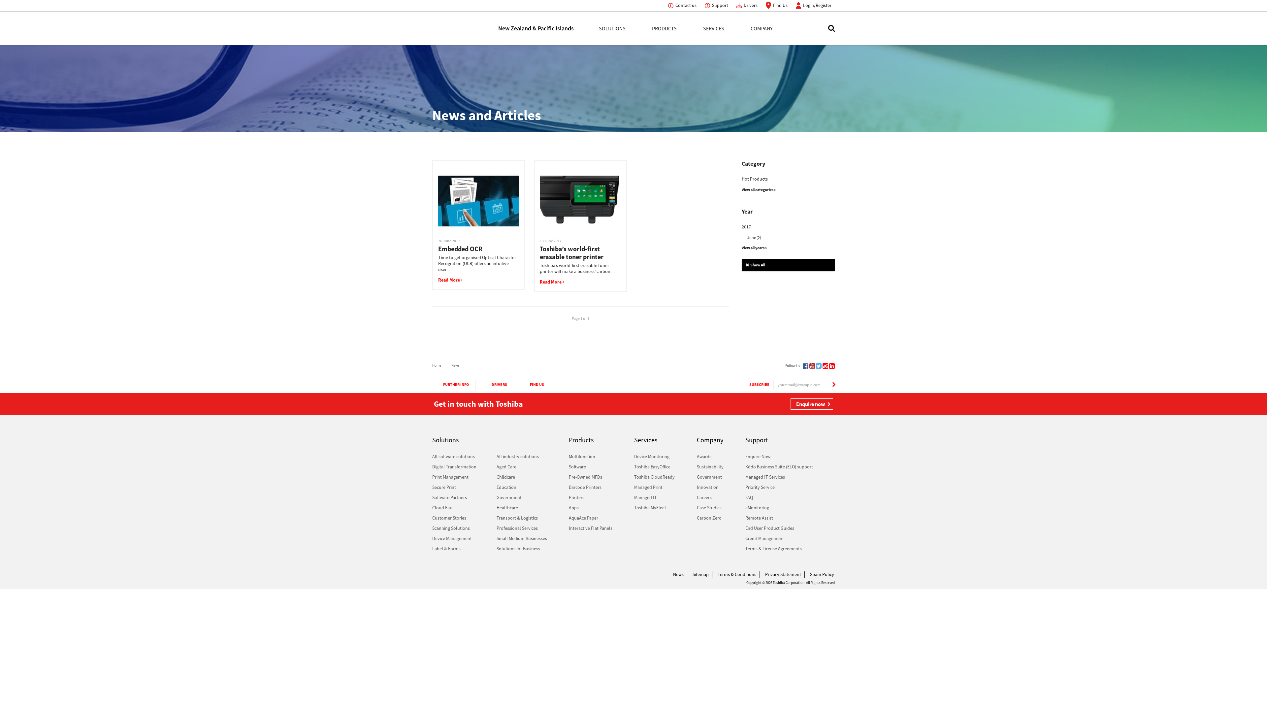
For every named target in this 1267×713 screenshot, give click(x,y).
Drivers (751, 5)
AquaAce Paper (583, 518)
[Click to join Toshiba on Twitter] (819, 366)
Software (577, 467)
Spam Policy (822, 574)
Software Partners (449, 497)
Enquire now (810, 404)
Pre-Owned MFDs (585, 477)
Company (762, 28)
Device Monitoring (651, 456)
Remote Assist (759, 518)
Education (506, 487)
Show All (757, 264)
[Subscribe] (834, 385)
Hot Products (755, 179)
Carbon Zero (709, 518)
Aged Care (506, 467)
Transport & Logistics (517, 518)
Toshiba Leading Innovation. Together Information (450, 576)
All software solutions (453, 456)
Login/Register (817, 5)
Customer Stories (449, 518)
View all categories (758, 189)
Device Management (452, 538)
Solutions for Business (518, 549)
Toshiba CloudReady (654, 477)
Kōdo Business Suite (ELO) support (779, 467)
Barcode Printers (585, 487)
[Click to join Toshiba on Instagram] (825, 366)
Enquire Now (757, 456)
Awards (704, 456)
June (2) (754, 237)
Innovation (708, 487)
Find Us (780, 5)
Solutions (612, 28)
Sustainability (710, 467)
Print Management (450, 477)
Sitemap (701, 574)
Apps (574, 508)
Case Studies (709, 508)
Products (664, 28)
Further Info (456, 384)
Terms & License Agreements (773, 549)
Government (509, 497)
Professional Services (517, 528)
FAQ (749, 497)
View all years (753, 247)
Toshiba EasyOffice (652, 467)
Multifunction (582, 456)
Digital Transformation (454, 467)
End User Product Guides (769, 528)
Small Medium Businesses (522, 538)
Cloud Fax (442, 508)
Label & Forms (446, 549)
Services (713, 28)
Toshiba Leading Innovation (465, 28)
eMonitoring (757, 508)
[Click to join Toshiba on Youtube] (812, 366)
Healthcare (507, 508)
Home (436, 365)
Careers (704, 497)
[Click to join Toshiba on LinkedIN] (832, 366)
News (455, 365)
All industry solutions (518, 456)
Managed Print (648, 487)
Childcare (506, 477)
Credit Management (764, 538)
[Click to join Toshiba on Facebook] (805, 366)
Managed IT (645, 497)
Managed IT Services (765, 477)
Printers (576, 497)
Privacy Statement (783, 574)
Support (720, 5)
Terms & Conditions (737, 574)
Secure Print (444, 487)
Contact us (686, 5)
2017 (746, 227)
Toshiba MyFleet (650, 508)
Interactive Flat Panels (590, 528)
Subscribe (759, 384)
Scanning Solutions (451, 528)
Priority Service (760, 487)
